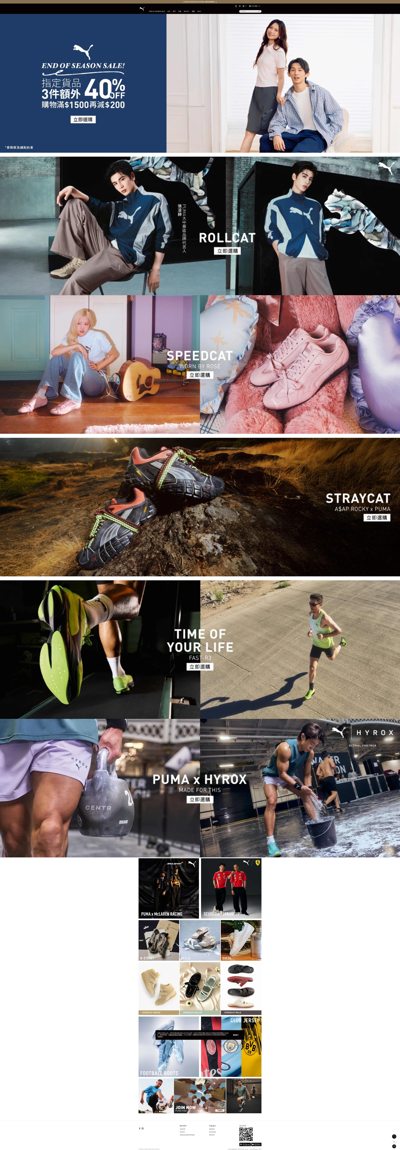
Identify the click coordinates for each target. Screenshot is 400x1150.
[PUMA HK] (142, 9)
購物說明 (212, 1129)
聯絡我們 (212, 1135)
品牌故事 (182, 1129)
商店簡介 (182, 1132)
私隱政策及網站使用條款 (187, 1135)
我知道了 (236, 1035)
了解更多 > (160, 1036)
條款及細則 (212, 1132)
